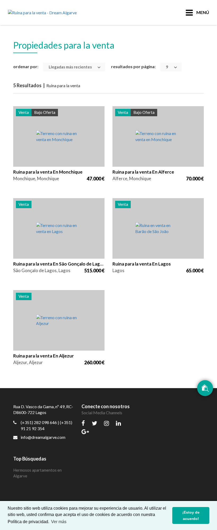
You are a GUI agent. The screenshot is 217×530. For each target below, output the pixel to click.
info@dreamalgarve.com (43, 437)
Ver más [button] (58, 521)
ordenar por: (25, 66)
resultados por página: (133, 66)
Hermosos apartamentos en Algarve (37, 473)
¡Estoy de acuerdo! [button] (191, 515)
